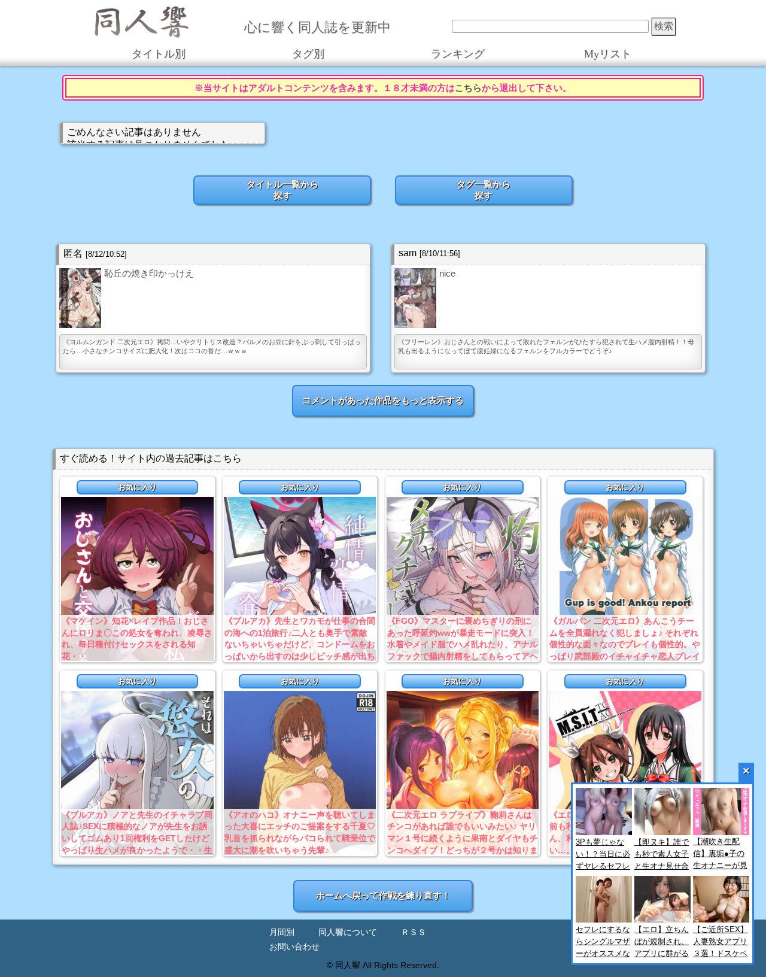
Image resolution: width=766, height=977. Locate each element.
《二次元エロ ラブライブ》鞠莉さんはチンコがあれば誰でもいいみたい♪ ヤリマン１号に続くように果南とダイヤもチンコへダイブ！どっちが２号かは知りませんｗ (462, 838)
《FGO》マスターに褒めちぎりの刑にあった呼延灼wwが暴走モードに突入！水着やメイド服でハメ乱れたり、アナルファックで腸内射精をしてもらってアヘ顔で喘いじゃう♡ (462, 644)
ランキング (458, 54)
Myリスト (607, 54)
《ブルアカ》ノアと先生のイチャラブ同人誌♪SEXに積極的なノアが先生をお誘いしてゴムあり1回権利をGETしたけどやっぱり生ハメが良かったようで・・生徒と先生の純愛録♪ (137, 838)
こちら (468, 88)
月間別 (281, 932)
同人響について (347, 932)
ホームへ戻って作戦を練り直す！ (383, 895)
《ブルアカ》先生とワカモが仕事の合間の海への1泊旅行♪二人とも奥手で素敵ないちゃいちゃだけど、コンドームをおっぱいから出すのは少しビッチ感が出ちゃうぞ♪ (299, 644)
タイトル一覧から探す (282, 190)
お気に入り (137, 487)
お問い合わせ (294, 946)
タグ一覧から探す (483, 190)
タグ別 (308, 54)
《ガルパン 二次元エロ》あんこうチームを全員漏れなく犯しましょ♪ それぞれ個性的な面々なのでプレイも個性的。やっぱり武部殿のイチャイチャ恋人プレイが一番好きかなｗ (624, 644)
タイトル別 (159, 54)
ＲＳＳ (413, 932)
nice (447, 273)
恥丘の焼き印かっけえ (149, 273)
